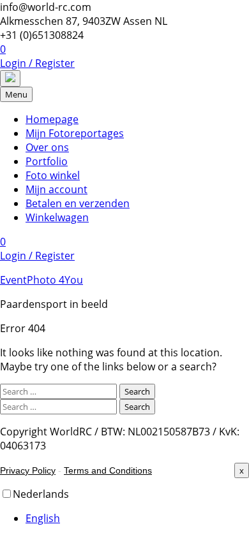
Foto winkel (53, 175)
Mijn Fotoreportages (75, 133)
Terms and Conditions (108, 470)
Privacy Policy (28, 470)
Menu (16, 94)
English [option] (43, 518)
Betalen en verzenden (78, 203)
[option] (137, 518)
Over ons (47, 147)
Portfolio (47, 161)
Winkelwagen (57, 217)
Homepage (52, 119)
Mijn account (56, 189)
